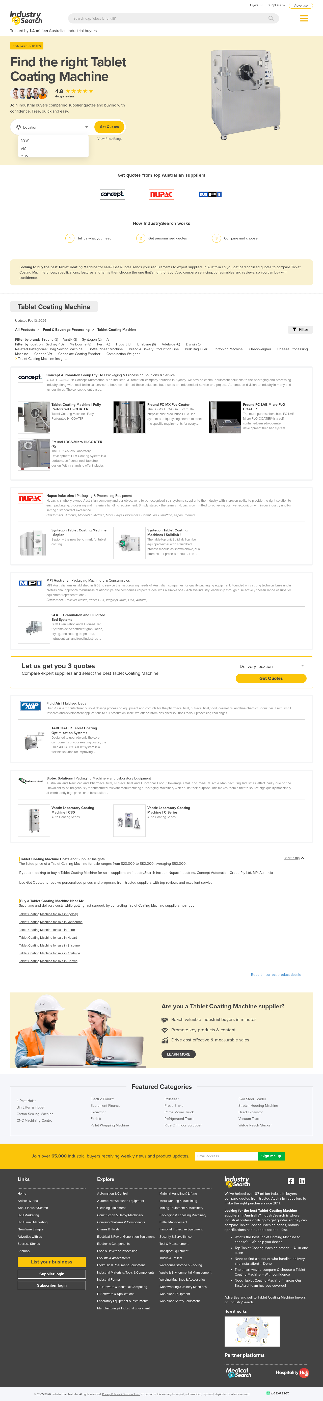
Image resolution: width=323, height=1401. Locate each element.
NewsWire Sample (30, 1229)
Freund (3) (50, 339)
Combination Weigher (123, 354)
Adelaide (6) (171, 344)
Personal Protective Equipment (181, 1229)
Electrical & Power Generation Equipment (126, 1237)
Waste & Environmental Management (185, 1273)
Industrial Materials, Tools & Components (125, 1273)
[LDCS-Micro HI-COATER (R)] (65, 436)
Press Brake (174, 1105)
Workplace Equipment (174, 1294)
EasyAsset (242, 1286)
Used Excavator (250, 1112)
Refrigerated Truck (179, 1119)
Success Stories (29, 1244)
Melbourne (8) (80, 344)
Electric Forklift (102, 1099)
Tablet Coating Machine (116, 330)
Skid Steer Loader (252, 1099)
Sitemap (24, 1251)
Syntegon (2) (91, 339)
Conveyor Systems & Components (121, 1222)
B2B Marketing (28, 1215)
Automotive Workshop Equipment (120, 1201)
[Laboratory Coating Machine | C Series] (160, 802)
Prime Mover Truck (179, 1112)
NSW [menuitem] (25, 140)
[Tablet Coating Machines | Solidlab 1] (160, 524)
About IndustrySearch (33, 1208)
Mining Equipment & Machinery (181, 1208)
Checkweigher (260, 349)
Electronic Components (113, 1244)
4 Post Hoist (26, 1101)
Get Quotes (109, 127)
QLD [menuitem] (24, 157)
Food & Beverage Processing (66, 330)
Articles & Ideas (28, 1201)
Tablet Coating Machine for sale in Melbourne (51, 922)
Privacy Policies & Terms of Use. (121, 1394)
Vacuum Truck (249, 1119)
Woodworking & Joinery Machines (183, 1287)
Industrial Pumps (109, 1280)
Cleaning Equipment (111, 1208)
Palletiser (172, 1099)
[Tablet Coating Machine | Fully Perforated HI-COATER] (65, 398)
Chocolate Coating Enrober (79, 354)
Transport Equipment (174, 1251)
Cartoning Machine (228, 349)
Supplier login (51, 1274)
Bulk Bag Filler (196, 349)
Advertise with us (30, 1237)
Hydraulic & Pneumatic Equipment (121, 1265)
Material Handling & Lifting (178, 1194)
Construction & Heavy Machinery (120, 1215)
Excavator (98, 1112)
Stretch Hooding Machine (258, 1105)
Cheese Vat (43, 354)
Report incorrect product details (276, 975)
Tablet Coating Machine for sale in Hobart (48, 938)
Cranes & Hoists (108, 1229)
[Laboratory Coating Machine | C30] (65, 802)
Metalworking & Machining (178, 1201)
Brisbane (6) (146, 344)
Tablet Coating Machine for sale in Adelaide (49, 953)
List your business (51, 1262)
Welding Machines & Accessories (182, 1280)
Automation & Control (112, 1194)
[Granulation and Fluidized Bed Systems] (65, 609)
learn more (178, 1054)
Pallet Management (173, 1222)
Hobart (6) (123, 344)
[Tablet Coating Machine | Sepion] (65, 524)
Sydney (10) (55, 344)
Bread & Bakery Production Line (154, 349)
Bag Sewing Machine (66, 349)
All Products (25, 330)
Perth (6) (103, 344)
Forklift (96, 1119)
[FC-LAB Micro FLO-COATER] (256, 398)
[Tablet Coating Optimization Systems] (65, 722)
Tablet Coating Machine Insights (42, 359)
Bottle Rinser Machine (106, 349)
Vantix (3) (70, 339)
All (108, 339)
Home (22, 1194)
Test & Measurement (174, 1244)
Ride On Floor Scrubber (183, 1125)
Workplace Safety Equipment (179, 1301)
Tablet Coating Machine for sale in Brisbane (49, 946)
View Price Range (109, 139)
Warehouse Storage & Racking (180, 1265)
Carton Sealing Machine (35, 1114)
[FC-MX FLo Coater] (161, 398)
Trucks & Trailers (170, 1258)
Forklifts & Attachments (113, 1258)
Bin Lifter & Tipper (31, 1107)
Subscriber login (52, 1285)
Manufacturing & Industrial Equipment (123, 1308)
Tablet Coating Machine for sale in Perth (47, 930)
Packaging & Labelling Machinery (182, 1215)
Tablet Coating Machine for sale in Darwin (48, 961)
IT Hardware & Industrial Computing (122, 1287)
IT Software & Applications (115, 1294)
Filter (303, 329)
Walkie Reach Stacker (255, 1125)
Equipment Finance (106, 1105)
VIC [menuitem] (23, 149)
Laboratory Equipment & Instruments (122, 1301)
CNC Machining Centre (34, 1120)
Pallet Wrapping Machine (110, 1125)
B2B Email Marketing (32, 1222)
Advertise (301, 6)
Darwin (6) (193, 344)
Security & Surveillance (175, 1237)
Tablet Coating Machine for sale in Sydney (48, 914)
